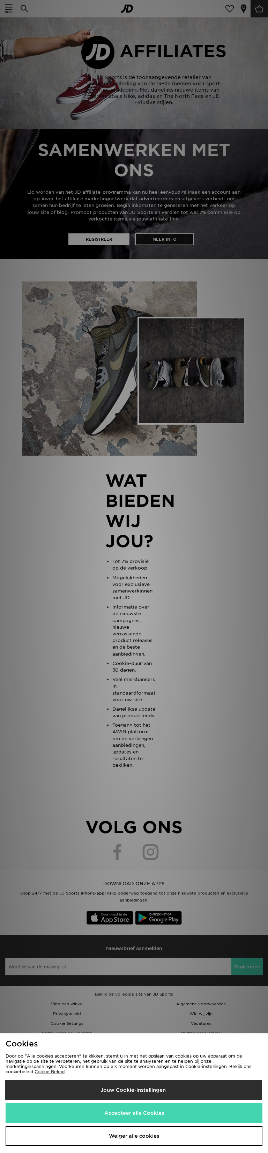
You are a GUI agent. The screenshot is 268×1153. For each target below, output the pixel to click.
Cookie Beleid (50, 1071)
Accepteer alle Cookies (134, 1113)
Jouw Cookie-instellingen (133, 1090)
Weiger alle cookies (134, 1136)
